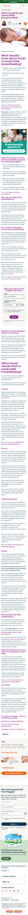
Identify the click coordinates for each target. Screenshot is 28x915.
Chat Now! (13, 712)
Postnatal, (14, 744)
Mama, (9, 744)
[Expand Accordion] (25, 734)
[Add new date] (22, 305)
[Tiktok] (3, 890)
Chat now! (10, 273)
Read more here (16, 279)
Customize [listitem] (9, 911)
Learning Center (6, 10)
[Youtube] (15, 890)
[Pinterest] (18, 890)
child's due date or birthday (10, 301)
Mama (12, 757)
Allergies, (20, 744)
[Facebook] (11, 890)
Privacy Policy (6, 321)
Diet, (2, 747)
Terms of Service (19, 320)
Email (5, 293)
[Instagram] (7, 890)
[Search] (21, 5)
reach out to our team (17, 639)
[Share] (25, 23)
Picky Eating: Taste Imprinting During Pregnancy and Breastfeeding (11, 107)
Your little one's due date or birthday (7, 811)
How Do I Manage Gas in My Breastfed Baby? (14, 762)
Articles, (3, 744)
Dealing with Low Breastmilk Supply (12, 721)
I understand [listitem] (18, 911)
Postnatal (13, 759)
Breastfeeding (21, 747)
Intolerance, (8, 747)
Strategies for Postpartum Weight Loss (13, 729)
